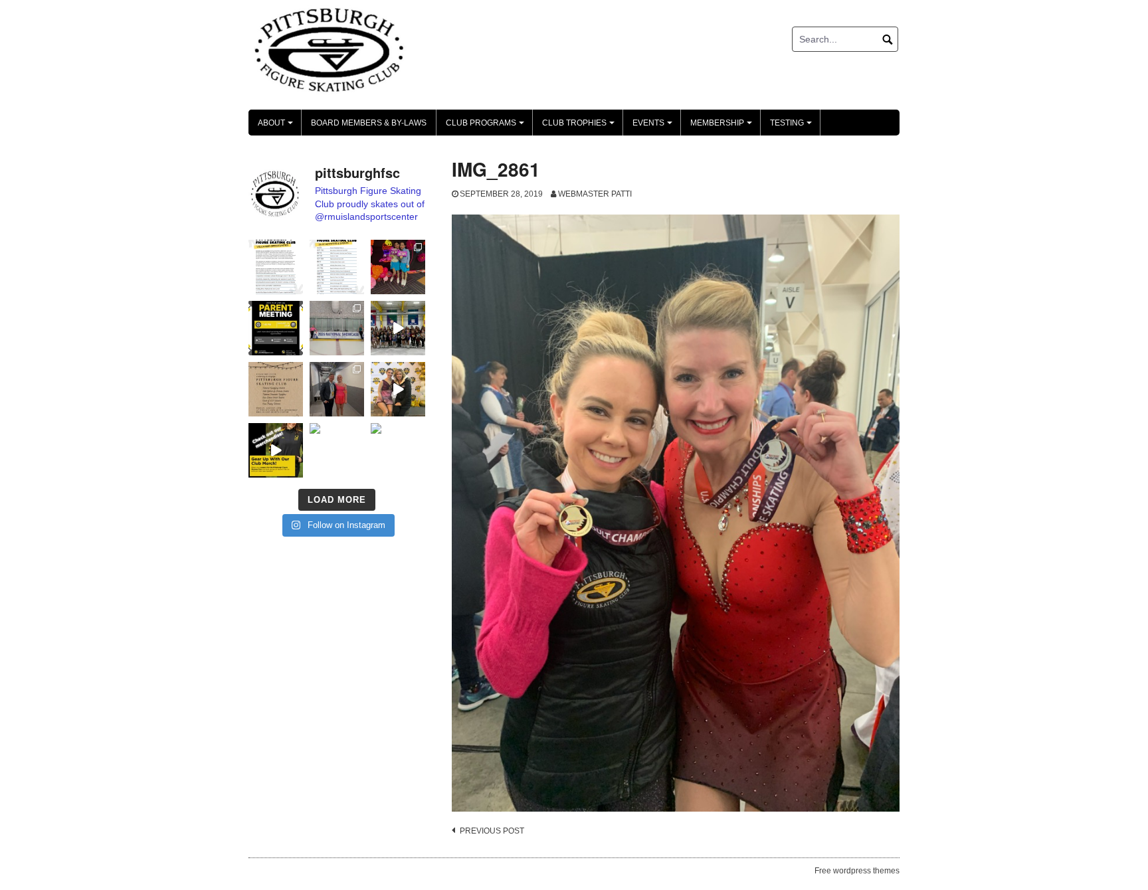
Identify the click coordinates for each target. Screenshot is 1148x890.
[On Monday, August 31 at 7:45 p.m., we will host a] (275, 328)
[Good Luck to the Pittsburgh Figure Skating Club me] (398, 450)
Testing (793, 126)
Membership (723, 126)
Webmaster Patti (595, 194)
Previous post (492, 831)
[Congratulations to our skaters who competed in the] (398, 389)
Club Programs (487, 126)
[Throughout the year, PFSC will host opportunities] (337, 267)
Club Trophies (580, 126)
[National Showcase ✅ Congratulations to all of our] (337, 328)
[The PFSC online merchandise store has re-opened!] (275, 450)
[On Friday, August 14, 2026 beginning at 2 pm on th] (337, 450)
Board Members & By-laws (369, 123)
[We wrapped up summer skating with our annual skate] (398, 328)
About (277, 126)
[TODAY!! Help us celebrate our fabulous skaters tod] (275, 389)
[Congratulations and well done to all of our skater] (337, 389)
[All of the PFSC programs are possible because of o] (275, 267)
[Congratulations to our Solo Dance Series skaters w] (398, 267)
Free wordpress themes (857, 870)
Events (654, 126)
